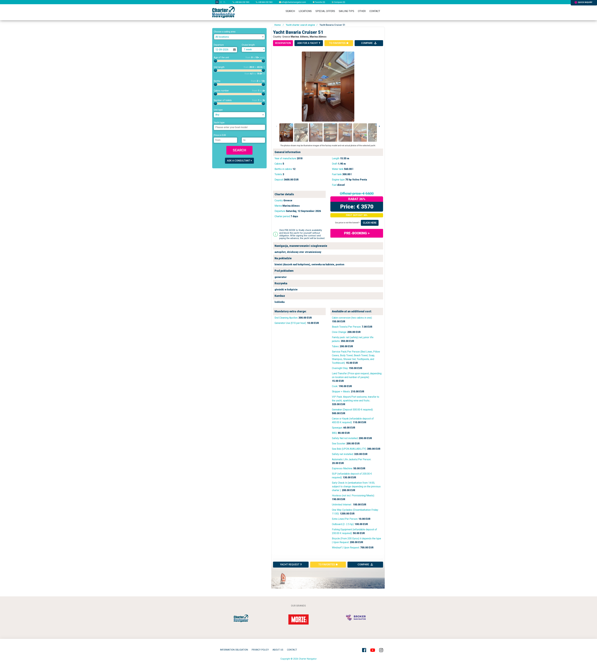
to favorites (337, 43)
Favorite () (320, 2)
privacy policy (260, 650)
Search (290, 11)
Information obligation (234, 650)
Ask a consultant (238, 160)
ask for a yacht (307, 43)
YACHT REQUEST (289, 564)
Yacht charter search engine (300, 25)
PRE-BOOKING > (357, 233)
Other (362, 11)
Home (277, 25)
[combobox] (239, 37)
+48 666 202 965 (241, 2)
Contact (374, 11)
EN (217, 2)
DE (221, 2)
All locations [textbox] (222, 36)
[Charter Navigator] (223, 11)
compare (367, 43)
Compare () (339, 2)
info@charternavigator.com (293, 2)
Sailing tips (346, 11)
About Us (278, 650)
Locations (305, 11)
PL (224, 2)
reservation (283, 43)
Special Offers (325, 11)
